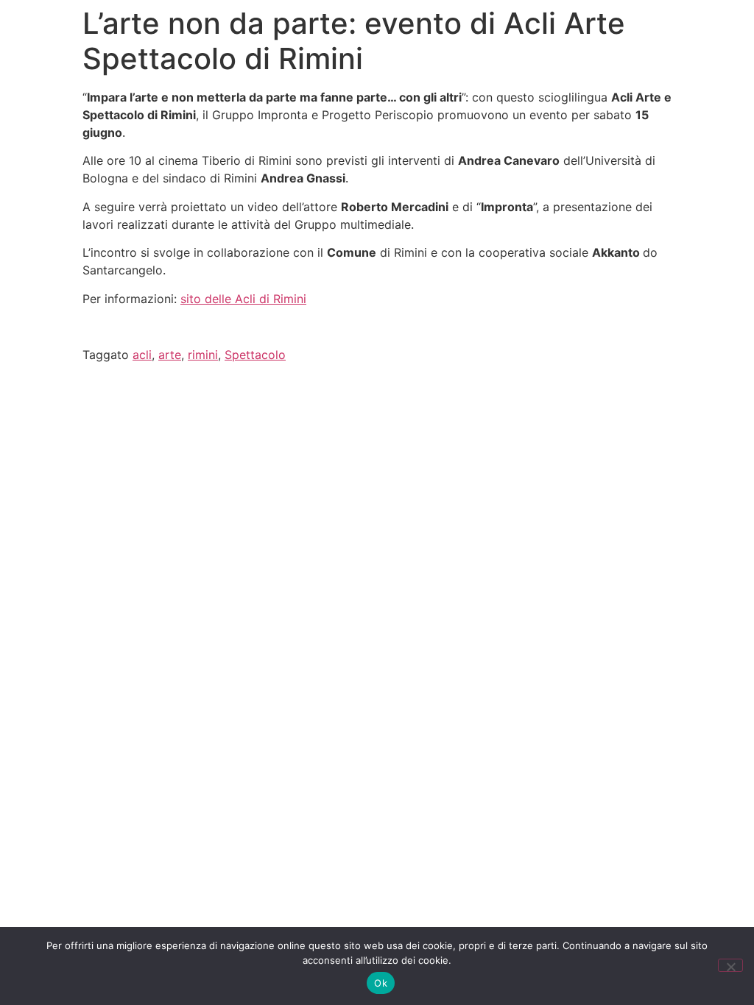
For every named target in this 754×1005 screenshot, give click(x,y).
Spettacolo (255, 354)
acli (142, 354)
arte (169, 354)
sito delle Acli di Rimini (243, 298)
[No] (730, 965)
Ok (380, 983)
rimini (203, 354)
